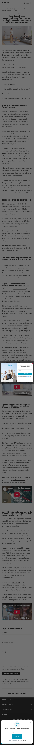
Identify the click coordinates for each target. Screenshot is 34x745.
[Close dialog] (32, 363)
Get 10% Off (25, 373)
